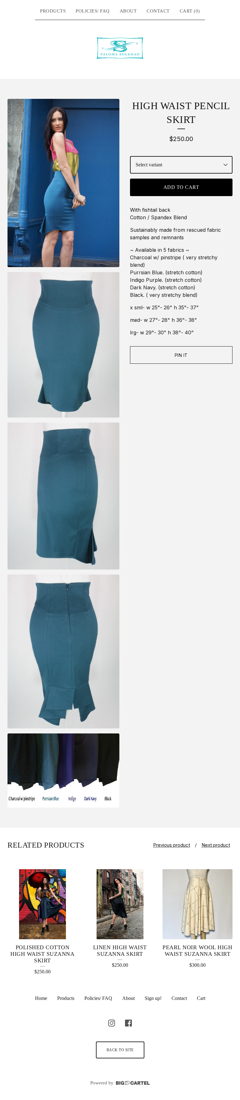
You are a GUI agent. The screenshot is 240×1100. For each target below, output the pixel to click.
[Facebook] (128, 1023)
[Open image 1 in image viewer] (63, 183)
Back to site (120, 1050)
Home (41, 998)
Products (53, 10)
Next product (216, 845)
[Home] (120, 48)
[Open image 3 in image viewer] (63, 496)
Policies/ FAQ (93, 10)
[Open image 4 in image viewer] (63, 651)
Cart (201, 998)
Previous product (171, 845)
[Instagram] (111, 1023)
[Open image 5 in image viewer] (63, 770)
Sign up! (153, 998)
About (128, 10)
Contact (158, 10)
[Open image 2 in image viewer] (63, 345)
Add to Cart (181, 187)
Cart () (190, 10)
